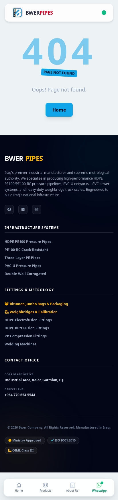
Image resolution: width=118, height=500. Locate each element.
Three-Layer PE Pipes (22, 257)
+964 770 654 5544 (20, 394)
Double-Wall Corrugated (25, 273)
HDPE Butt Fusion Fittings (27, 328)
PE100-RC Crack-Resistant (26, 249)
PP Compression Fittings (26, 336)
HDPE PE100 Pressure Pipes (28, 241)
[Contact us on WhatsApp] (104, 12)
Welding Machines (20, 344)
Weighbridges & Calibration (33, 312)
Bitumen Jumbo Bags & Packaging (38, 303)
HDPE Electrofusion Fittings (28, 320)
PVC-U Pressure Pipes (23, 265)
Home (59, 110)
